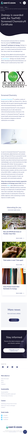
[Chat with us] (24, 432)
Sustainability (4, 392)
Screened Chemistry (7, 99)
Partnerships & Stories (7, 396)
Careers (3, 407)
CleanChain (5, 58)
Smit (2, 382)
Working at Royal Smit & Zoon (9, 403)
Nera (8, 185)
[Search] (20, 2)
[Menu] (24, 2)
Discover (14, 320)
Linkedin (5, 415)
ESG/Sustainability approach (8, 394)
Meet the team (5, 379)
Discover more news (14, 210)
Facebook (5, 419)
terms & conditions (12, 431)
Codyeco (3, 384)
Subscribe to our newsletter (14, 350)
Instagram (5, 417)
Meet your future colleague (8, 405)
